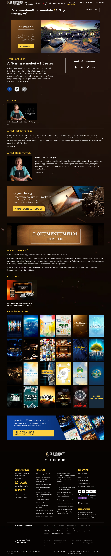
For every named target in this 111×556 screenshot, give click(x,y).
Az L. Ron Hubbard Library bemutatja (44, 495)
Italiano (81, 528)
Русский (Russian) (89, 531)
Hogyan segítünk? (58, 543)
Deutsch (61, 525)
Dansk (53, 525)
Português (77, 531)
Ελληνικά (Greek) (72, 525)
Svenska (46, 534)
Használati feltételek (59, 551)
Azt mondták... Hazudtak (65, 503)
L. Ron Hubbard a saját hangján (43, 488)
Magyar (73, 528)
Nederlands (60, 531)
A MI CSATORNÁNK (29, 3)
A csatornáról (19, 478)
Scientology (47, 540)
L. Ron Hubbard (76, 540)
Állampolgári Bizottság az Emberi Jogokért (65, 512)
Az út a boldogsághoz (64, 492)
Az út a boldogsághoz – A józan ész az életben (65, 495)
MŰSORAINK (38, 3)
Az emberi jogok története (65, 506)
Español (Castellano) (49, 528)
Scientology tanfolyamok (61, 540)
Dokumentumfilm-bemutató (32, 10)
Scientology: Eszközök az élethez (65, 480)
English (46, 525)
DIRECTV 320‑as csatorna (86, 474)
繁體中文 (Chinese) (57, 534)
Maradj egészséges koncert (65, 485)
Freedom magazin (49, 546)
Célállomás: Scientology (43, 477)
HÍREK (63, 3)
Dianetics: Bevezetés (42, 499)
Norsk (69, 531)
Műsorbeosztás (21, 486)
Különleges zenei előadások (44, 510)
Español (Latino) (85, 525)
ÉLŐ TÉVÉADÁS (21, 482)
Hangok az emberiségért (43, 484)
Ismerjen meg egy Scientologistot (41, 480)
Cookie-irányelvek (74, 551)
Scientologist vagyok (42, 503)
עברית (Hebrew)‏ (63, 528)
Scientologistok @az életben (45, 513)
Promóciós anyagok (21, 497)
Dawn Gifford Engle (45, 157)
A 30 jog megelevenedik (64, 509)
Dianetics (46, 543)
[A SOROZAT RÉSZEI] (14, 326)
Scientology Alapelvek (43, 492)
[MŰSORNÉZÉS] (96, 326)
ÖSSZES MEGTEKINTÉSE (96, 397)
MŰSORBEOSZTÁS (54, 3)
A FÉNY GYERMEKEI (16, 59)
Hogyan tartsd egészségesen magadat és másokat (66, 488)
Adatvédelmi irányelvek (90, 551)
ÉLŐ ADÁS (45, 3)
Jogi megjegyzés (75, 553)
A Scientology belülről (43, 474)
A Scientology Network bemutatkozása (22, 474)
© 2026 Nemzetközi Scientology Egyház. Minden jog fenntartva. (23, 552)
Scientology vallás (88, 543)
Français (68, 534)
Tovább (38, 172)
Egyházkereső (88, 540)
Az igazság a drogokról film (65, 500)
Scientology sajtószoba (73, 543)
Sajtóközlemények (20, 494)
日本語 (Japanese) (49, 531)
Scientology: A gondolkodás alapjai (44, 517)
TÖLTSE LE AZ (71, 3)
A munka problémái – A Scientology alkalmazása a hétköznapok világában (66, 475)
